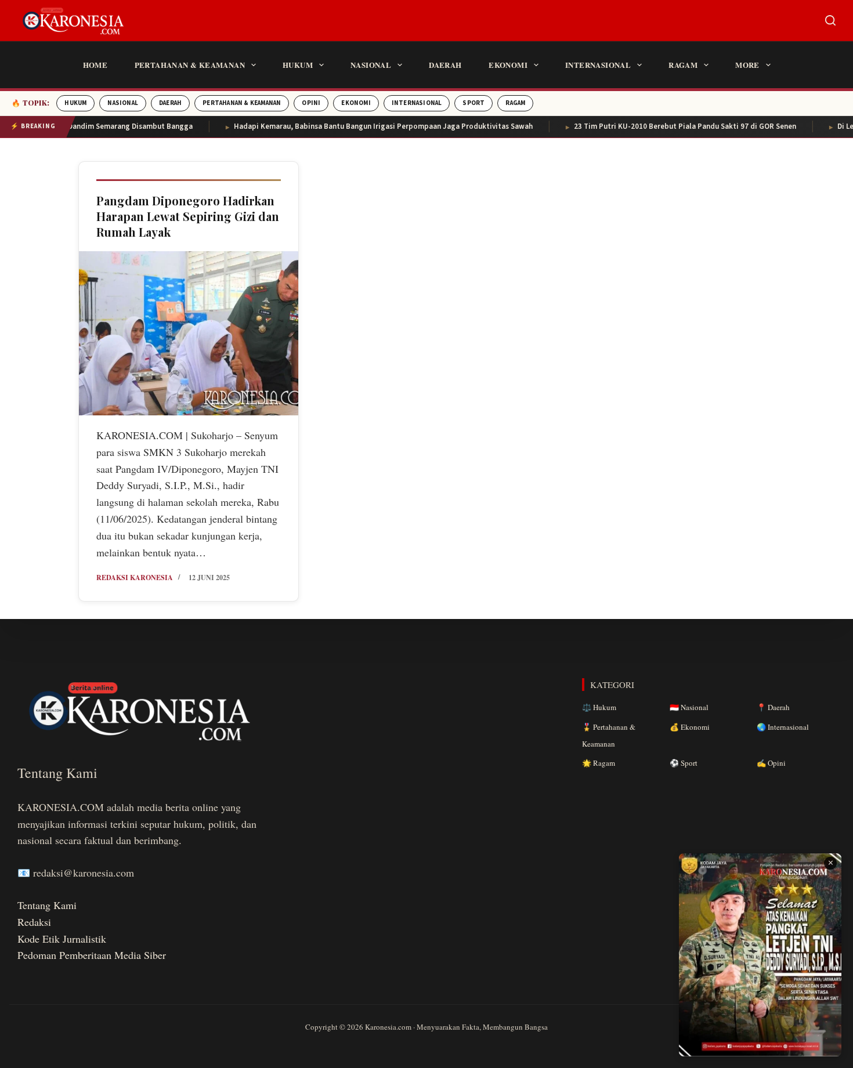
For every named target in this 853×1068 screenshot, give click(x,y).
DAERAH (170, 103)
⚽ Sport (683, 763)
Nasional (370, 64)
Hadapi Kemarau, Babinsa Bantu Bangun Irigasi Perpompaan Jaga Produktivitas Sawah (363, 126)
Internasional (598, 64)
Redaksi (34, 922)
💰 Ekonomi (690, 727)
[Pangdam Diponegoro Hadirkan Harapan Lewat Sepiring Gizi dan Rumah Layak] (188, 333)
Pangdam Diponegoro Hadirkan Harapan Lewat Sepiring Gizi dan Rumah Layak (187, 216)
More (747, 64)
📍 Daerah (773, 707)
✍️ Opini (771, 763)
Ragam (682, 64)
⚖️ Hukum (599, 707)
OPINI (311, 103)
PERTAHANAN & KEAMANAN (242, 103)
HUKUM (75, 103)
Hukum (298, 64)
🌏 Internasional (783, 727)
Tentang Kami (47, 905)
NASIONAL (122, 103)
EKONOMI (355, 103)
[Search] (830, 20)
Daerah (445, 64)
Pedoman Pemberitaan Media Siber (91, 955)
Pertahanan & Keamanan (190, 64)
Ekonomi (508, 64)
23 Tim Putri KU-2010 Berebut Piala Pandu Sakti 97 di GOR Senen (665, 126)
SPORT (473, 103)
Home (95, 64)
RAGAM (515, 103)
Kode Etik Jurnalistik (61, 939)
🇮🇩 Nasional (689, 707)
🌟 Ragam (598, 763)
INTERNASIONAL (417, 103)
